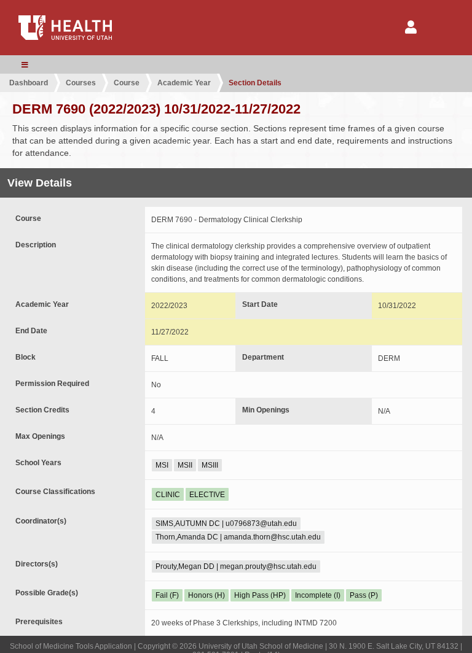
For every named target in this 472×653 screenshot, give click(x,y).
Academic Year (184, 83)
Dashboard (28, 83)
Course (127, 83)
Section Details (255, 83)
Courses (81, 83)
